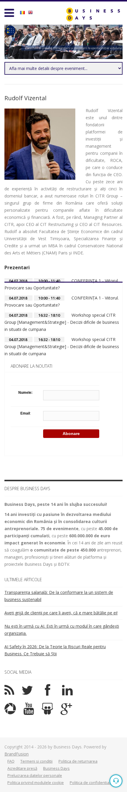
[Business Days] (93, 14)
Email (25, 413)
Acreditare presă (22, 768)
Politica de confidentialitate (94, 782)
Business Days (56, 768)
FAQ (10, 761)
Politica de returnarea (77, 761)
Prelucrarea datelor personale (34, 775)
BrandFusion (16, 754)
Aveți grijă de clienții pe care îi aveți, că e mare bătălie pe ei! (61, 613)
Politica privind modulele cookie (35, 782)
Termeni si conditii (36, 761)
